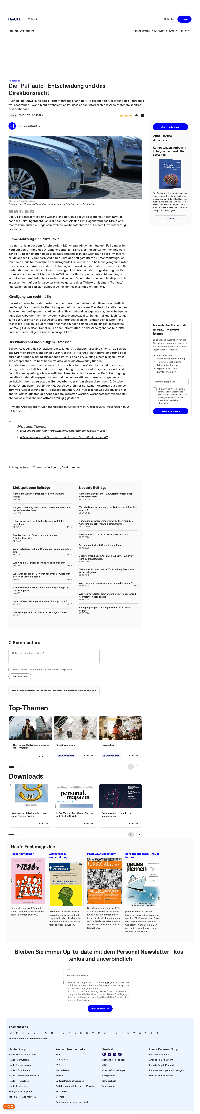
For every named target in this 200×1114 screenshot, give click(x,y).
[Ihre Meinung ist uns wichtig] (9, 1106)
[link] (13, 30)
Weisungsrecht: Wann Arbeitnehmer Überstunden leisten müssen (63, 431)
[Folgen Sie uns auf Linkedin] (104, 1054)
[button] (184, 19)
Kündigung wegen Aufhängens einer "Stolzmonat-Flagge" (39, 495)
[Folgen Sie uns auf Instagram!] (114, 1054)
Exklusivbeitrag (66, 755)
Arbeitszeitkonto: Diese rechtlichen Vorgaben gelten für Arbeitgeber (41, 589)
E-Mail (66, 969)
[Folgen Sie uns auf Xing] (109, 1054)
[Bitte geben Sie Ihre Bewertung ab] (131, 116)
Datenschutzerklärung (113, 985)
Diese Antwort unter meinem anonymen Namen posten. (42, 669)
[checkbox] (10, 669)
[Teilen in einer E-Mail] (10, 212)
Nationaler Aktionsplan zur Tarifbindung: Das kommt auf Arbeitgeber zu (107, 571)
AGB (107, 982)
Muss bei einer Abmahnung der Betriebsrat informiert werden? (108, 509)
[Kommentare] (142, 115)
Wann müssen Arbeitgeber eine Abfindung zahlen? (40, 601)
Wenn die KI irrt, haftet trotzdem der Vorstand (104, 534)
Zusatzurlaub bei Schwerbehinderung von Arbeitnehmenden (35, 536)
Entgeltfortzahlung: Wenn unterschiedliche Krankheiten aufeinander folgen (41, 509)
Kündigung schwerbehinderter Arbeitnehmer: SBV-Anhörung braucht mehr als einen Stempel (106, 522)
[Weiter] (139, 767)
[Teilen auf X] (16, 212)
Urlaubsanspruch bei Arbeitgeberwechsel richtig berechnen (39, 523)
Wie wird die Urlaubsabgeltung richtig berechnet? (39, 562)
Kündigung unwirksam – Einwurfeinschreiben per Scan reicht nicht (105, 495)
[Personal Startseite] (15, 19)
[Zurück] (131, 767)
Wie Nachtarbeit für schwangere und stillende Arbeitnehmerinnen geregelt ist (108, 595)
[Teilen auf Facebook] (21, 212)
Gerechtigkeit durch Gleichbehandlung (100, 545)
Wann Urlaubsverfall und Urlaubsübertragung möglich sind (42, 550)
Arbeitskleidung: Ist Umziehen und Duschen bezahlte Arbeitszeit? (64, 437)
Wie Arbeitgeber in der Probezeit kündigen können (40, 612)
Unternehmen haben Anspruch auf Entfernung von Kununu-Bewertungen (106, 557)
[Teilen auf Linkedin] (32, 212)
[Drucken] (136, 115)
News (13, 115)
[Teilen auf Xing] (26, 212)
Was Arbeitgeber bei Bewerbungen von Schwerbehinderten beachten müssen (42, 575)
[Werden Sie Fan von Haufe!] (120, 1054)
